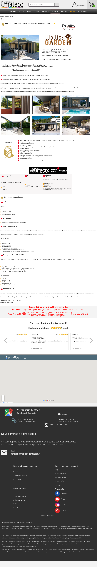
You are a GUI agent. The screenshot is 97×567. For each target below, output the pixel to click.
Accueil (2, 16)
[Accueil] (11, 4)
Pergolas (7, 16)
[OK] (56, 4)
